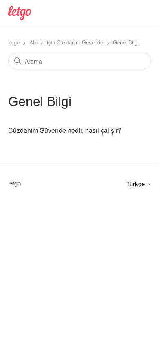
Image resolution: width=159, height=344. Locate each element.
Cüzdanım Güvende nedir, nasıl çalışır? (64, 130)
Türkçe (136, 183)
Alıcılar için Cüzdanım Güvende (66, 42)
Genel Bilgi (126, 42)
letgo (14, 42)
